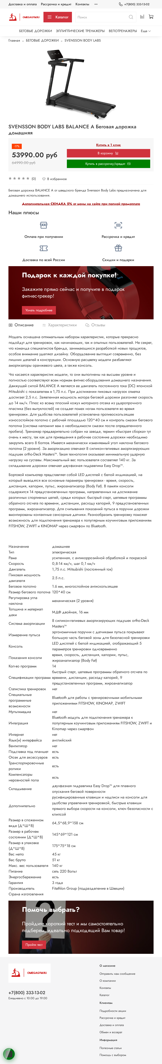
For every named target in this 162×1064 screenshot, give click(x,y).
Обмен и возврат (111, 1032)
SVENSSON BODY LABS (83, 40)
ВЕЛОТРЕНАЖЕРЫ (123, 30)
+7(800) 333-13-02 (136, 4)
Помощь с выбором (113, 1055)
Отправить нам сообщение (117, 974)
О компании (108, 981)
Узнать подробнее (39, 310)
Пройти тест (34, 944)
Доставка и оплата (22, 4)
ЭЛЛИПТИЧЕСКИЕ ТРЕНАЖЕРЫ (80, 30)
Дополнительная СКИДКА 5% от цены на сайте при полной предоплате (81, 203)
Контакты (82, 4)
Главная (14, 40)
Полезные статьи (111, 1048)
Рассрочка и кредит (56, 4)
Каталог (61, 17)
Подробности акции (113, 1011)
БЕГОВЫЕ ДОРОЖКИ (35, 30)
